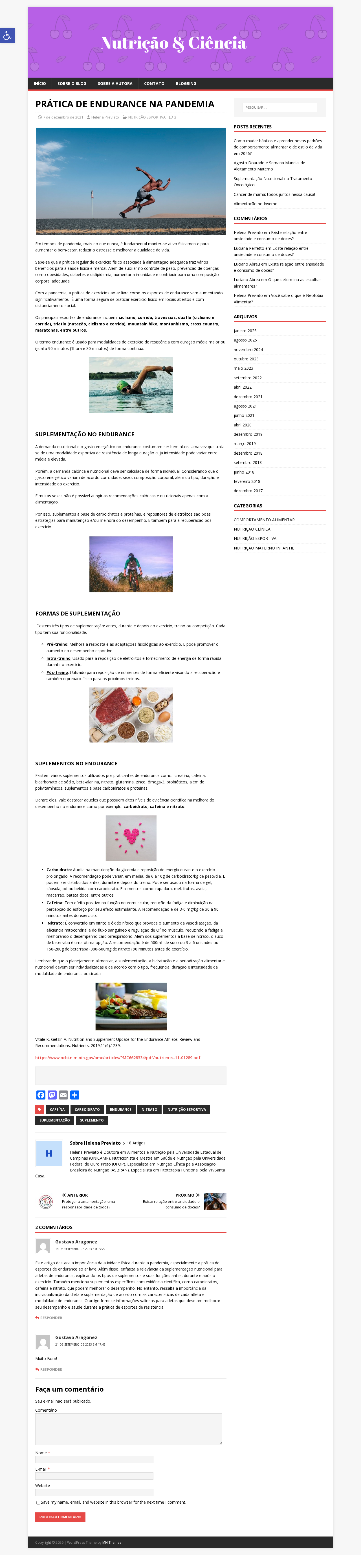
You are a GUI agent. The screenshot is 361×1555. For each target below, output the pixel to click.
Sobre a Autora (115, 83)
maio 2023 (243, 368)
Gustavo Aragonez (76, 1242)
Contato (154, 83)
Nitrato (149, 1109)
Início (40, 83)
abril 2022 (243, 387)
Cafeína (57, 1109)
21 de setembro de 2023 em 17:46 (80, 1344)
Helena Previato (105, 117)
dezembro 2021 (248, 396)
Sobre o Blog (72, 83)
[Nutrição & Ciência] (180, 74)
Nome (41, 1452)
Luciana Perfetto (249, 248)
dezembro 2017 (248, 490)
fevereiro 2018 (247, 481)
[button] (7, 35)
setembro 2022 (248, 377)
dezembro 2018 (248, 453)
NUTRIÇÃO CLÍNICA (252, 529)
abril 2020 (243, 425)
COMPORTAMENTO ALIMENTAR (264, 519)
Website (42, 1485)
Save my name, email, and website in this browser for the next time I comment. (113, 1502)
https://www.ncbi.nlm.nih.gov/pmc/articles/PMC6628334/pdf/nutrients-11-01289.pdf (118, 1057)
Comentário (46, 1410)
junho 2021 (244, 415)
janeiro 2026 (245, 330)
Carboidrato (87, 1109)
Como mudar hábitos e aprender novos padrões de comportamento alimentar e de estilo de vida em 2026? (278, 147)
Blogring (186, 83)
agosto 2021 (245, 406)
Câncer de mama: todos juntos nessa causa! (274, 194)
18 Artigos (136, 1143)
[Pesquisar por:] (279, 107)
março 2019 (245, 443)
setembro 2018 (248, 462)
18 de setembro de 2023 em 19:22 (80, 1249)
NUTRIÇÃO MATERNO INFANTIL (264, 548)
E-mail (41, 1469)
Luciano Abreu (247, 264)
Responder (51, 1317)
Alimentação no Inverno (256, 203)
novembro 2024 (248, 349)
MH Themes (111, 1542)
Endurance (120, 1109)
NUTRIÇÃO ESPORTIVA (147, 117)
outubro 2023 (246, 359)
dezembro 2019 (248, 434)
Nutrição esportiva (187, 1109)
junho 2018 (244, 472)
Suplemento (92, 1120)
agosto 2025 (245, 340)
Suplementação (54, 1120)
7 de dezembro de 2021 (63, 117)
